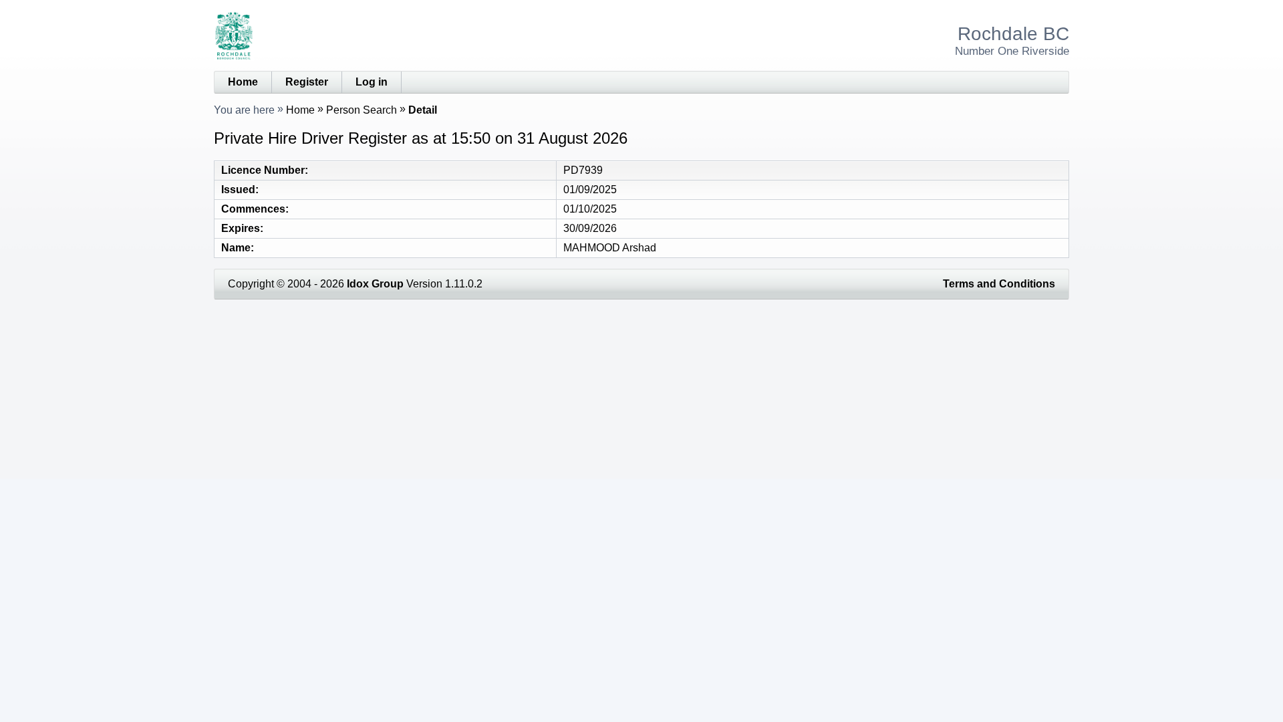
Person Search (361, 110)
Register (306, 82)
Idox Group (375, 283)
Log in (371, 82)
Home (243, 82)
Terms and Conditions (999, 283)
